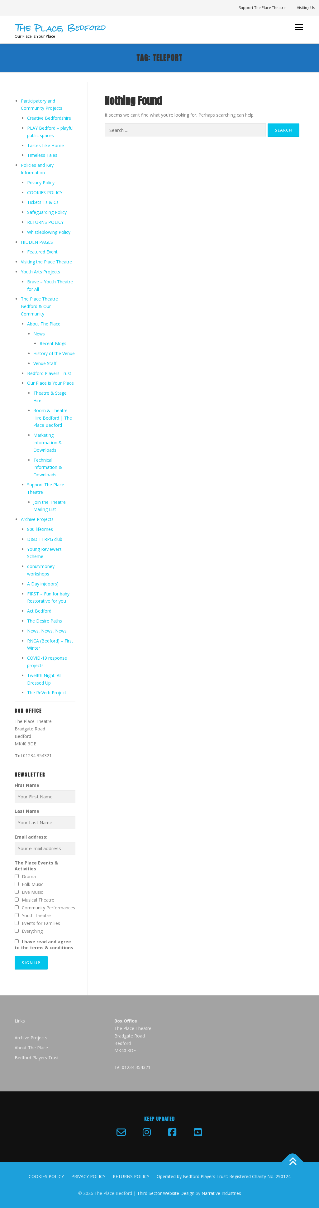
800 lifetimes (40, 529)
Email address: (31, 837)
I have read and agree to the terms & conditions (44, 945)
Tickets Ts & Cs (43, 202)
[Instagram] (146, 1132)
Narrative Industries (221, 1193)
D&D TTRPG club (44, 539)
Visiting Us (306, 7)
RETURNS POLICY (45, 222)
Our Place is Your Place (50, 383)
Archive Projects (37, 519)
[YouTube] (197, 1132)
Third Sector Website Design (165, 1193)
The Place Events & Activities (36, 866)
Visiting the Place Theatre (46, 262)
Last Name (27, 811)
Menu (298, 27)
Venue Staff (44, 363)
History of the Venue (54, 353)
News (39, 334)
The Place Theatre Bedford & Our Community (39, 306)
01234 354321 (37, 755)
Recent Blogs (53, 343)
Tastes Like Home (45, 145)
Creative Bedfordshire (49, 118)
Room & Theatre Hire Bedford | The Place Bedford (52, 417)
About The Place (43, 324)
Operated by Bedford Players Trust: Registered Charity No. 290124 (224, 1176)
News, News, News (47, 631)
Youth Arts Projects (40, 272)
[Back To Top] (293, 1162)
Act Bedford (39, 611)
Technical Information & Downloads (47, 467)
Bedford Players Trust (49, 373)
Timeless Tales (42, 155)
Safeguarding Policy (47, 212)
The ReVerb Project (46, 692)
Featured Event (42, 252)
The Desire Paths (44, 621)
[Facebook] (172, 1132)
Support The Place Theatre (262, 7)
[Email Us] (121, 1132)
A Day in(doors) (43, 584)
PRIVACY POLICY (88, 1176)
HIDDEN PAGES (37, 242)
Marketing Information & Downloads (47, 442)
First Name (27, 785)
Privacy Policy (41, 182)
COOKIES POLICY (44, 192)
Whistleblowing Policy (48, 232)
